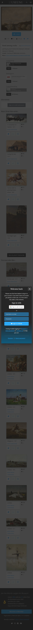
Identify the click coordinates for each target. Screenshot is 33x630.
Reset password (20, 338)
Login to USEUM (17, 323)
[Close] (29, 289)
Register (10, 338)
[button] (16, 307)
